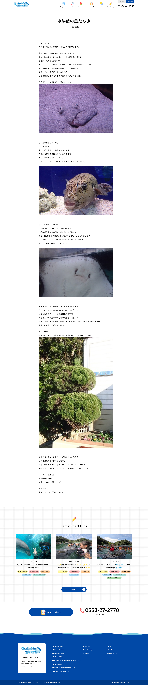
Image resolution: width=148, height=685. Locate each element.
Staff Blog (110, 7)
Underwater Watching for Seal (64, 667)
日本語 (122, 1)
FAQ (101, 7)
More (73, 589)
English (130, 1)
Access (80, 7)
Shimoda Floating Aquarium (28, 682)
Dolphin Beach (58, 646)
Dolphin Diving (58, 657)
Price (72, 7)
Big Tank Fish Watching (61, 671)
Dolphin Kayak (58, 664)
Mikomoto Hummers (53, 682)
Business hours (99, 614)
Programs (63, 7)
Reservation (91, 7)
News (87, 653)
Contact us (112, 650)
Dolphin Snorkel (59, 653)
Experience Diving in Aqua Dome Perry (67, 660)
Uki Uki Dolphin (58, 650)
